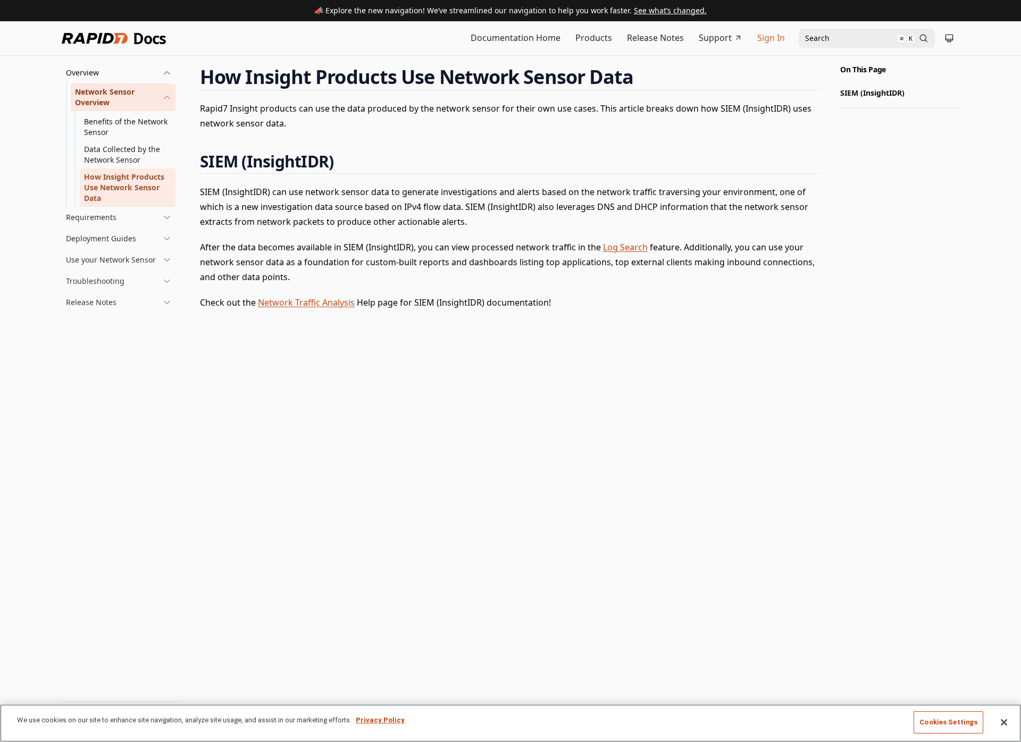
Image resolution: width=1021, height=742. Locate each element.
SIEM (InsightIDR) (872, 93)
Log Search (625, 247)
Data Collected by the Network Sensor (122, 154)
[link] (123, 97)
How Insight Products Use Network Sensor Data (124, 187)
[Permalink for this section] (643, 77)
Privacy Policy (380, 720)
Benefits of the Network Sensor (126, 126)
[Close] (1004, 722)
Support (715, 38)
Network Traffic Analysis (306, 302)
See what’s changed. (670, 10)
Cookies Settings (948, 722)
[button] (118, 72)
